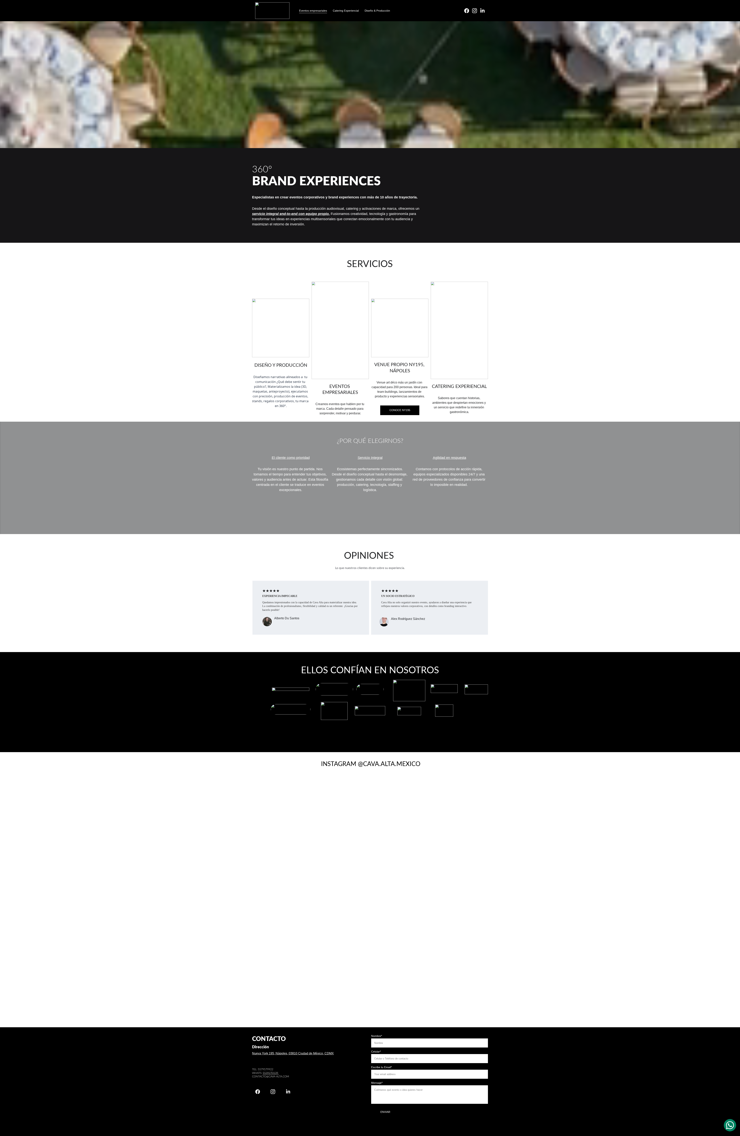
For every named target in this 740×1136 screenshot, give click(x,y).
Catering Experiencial (346, 10)
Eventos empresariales (313, 10)
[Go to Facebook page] (468, 10)
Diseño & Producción (377, 10)
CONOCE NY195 (399, 410)
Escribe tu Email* (381, 1067)
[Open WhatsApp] (730, 1125)
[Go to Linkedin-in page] (482, 10)
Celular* (376, 1051)
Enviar (385, 1111)
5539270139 (271, 1073)
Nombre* (376, 1035)
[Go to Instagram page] (476, 10)
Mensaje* (377, 1082)
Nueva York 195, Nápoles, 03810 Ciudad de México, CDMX (293, 1053)
